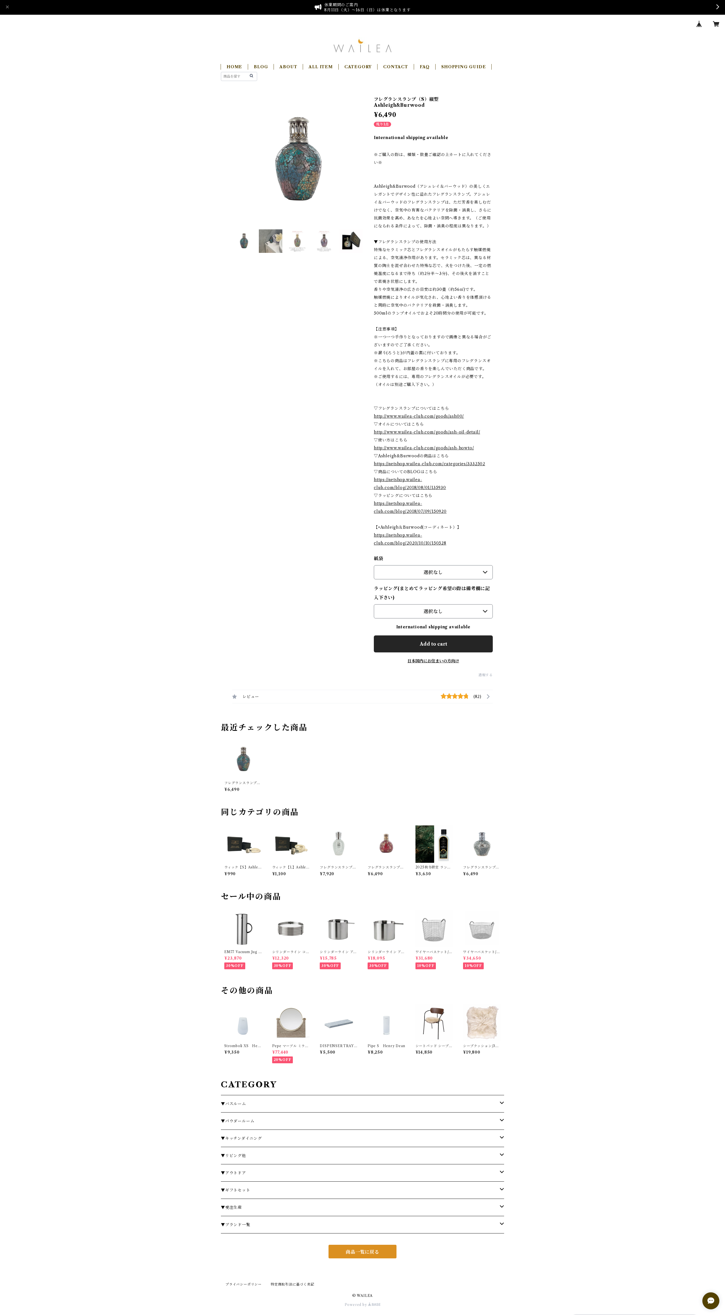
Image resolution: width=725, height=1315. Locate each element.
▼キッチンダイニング (241, 1138)
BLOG (261, 66)
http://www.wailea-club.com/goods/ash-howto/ (424, 448)
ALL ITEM (320, 66)
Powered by (356, 1305)
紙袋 (378, 558)
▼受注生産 (231, 1207)
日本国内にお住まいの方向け (433, 660)
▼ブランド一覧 (235, 1224)
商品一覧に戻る (362, 1252)
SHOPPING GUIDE (463, 66)
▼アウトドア (233, 1172)
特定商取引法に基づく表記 (292, 1284)
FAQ (425, 66)
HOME (234, 66)
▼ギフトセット (235, 1190)
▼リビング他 (233, 1155)
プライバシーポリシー (243, 1284)
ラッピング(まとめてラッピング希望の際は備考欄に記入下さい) (432, 593)
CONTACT (395, 66)
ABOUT (288, 66)
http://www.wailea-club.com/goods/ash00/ (419, 416)
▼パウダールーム (237, 1121)
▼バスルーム (233, 1103)
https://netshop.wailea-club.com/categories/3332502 (429, 463)
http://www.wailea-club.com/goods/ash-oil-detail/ (427, 432)
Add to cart (433, 644)
